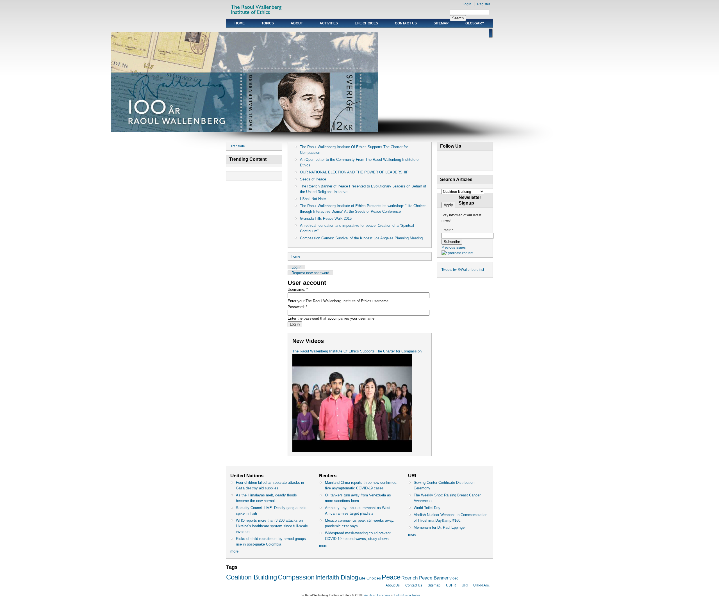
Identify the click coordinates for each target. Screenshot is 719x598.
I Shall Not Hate (313, 199)
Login (467, 4)
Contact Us (406, 23)
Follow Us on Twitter (407, 595)
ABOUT (297, 23)
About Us (393, 585)
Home (240, 23)
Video (453, 578)
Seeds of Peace (313, 179)
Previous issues (454, 247)
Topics (267, 23)
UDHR (451, 585)
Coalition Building (251, 577)
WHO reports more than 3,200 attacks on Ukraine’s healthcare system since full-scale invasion (272, 526)
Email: (447, 230)
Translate (238, 146)
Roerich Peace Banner (425, 578)
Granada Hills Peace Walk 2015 (326, 218)
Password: (297, 307)
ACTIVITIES (329, 23)
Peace (391, 577)
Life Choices (366, 23)
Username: (298, 289)
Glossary (474, 23)
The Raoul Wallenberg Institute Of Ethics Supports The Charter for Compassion (357, 351)
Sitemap (441, 23)
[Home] (256, 15)
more (234, 551)
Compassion (296, 577)
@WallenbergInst (471, 270)
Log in (296, 267)
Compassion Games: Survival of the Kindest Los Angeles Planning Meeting (361, 238)
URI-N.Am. (481, 585)
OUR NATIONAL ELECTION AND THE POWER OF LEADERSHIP (354, 172)
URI (465, 585)
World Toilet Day (427, 508)
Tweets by (450, 270)
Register (483, 4)
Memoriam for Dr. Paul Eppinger (440, 527)
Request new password (310, 273)
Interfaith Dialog (336, 577)
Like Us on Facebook (376, 595)
